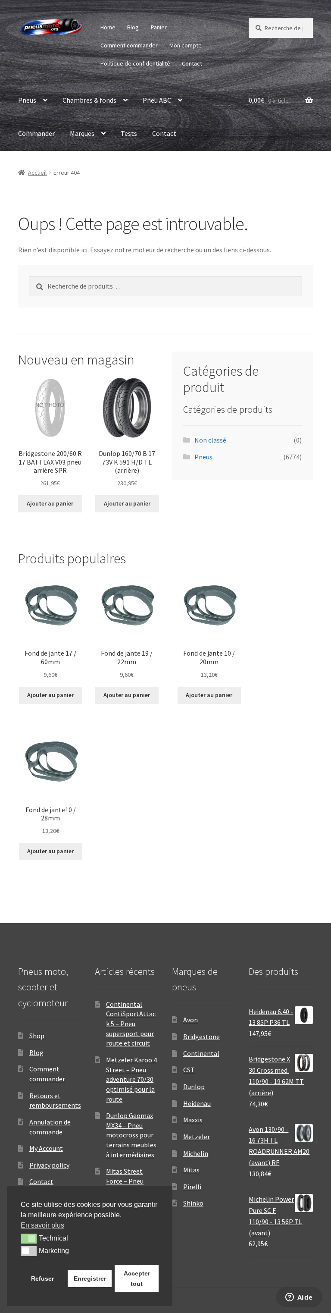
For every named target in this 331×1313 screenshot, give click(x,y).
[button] (29, 1238)
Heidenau (197, 1103)
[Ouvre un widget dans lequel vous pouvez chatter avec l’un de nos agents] (298, 1298)
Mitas (191, 1169)
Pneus (27, 100)
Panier (159, 27)
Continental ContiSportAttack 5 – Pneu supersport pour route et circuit (131, 1024)
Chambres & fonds (89, 100)
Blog (133, 27)
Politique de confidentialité (135, 63)
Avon (190, 1019)
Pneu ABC (157, 100)
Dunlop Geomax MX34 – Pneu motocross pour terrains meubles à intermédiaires (131, 1135)
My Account (46, 1148)
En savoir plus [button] (42, 1225)
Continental (201, 1053)
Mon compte (185, 45)
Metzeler (196, 1136)
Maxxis (193, 1119)
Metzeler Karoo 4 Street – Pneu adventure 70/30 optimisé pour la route (131, 1079)
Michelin (195, 1153)
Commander (36, 133)
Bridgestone (201, 1036)
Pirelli (192, 1186)
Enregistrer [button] (90, 1278)
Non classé (210, 440)
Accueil (37, 172)
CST (189, 1069)
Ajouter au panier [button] (50, 503)
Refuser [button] (42, 1278)
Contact (192, 63)
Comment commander (129, 45)
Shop (36, 1035)
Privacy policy (49, 1165)
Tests (129, 133)
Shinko (193, 1203)
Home (108, 27)
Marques (82, 133)
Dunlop (194, 1086)
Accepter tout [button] (137, 1278)
